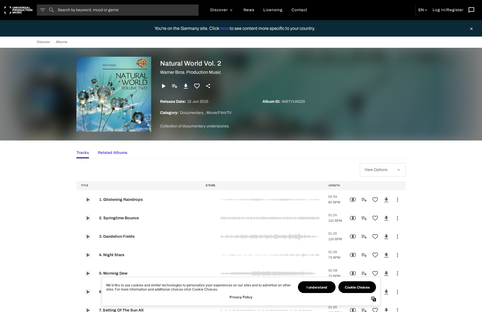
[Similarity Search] (353, 199)
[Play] (163, 86)
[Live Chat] (471, 10)
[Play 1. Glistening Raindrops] (88, 199)
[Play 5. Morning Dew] (88, 273)
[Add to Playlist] (174, 86)
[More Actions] (397, 199)
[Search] (51, 10)
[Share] (208, 86)
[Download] (185, 86)
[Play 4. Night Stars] (88, 255)
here (225, 28)
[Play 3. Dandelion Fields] (88, 236)
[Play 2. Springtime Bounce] (88, 218)
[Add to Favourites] (197, 86)
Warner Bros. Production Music (190, 72)
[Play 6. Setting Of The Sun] (88, 292)
